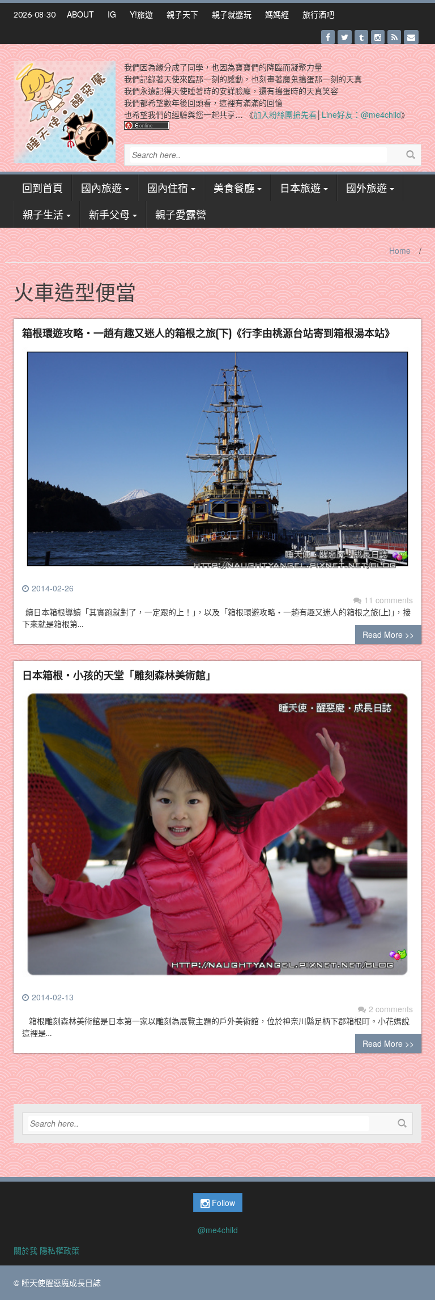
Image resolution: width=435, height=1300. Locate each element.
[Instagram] (378, 37)
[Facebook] (328, 37)
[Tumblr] (361, 37)
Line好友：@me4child (361, 114)
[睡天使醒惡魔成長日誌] (65, 111)
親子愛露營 (180, 214)
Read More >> (388, 634)
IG (112, 14)
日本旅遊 (300, 187)
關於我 (25, 1250)
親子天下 (182, 14)
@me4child (218, 1229)
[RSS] (394, 37)
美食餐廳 (234, 187)
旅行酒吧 (318, 14)
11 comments (388, 600)
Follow (222, 1202)
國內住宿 (167, 187)
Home (400, 250)
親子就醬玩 (231, 14)
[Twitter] (345, 37)
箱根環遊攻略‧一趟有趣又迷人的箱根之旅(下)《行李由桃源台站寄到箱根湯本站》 (208, 332)
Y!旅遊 (141, 14)
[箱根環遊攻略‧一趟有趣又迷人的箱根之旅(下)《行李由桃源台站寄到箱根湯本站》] (217, 463)
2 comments (391, 1009)
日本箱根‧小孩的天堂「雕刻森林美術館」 (119, 674)
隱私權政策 (59, 1250)
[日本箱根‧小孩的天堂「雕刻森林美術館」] (217, 839)
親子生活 (43, 214)
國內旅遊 (101, 187)
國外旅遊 (366, 187)
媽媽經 (277, 14)
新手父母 (109, 214)
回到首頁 (42, 187)
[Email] (411, 37)
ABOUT (80, 14)
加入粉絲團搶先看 (285, 114)
